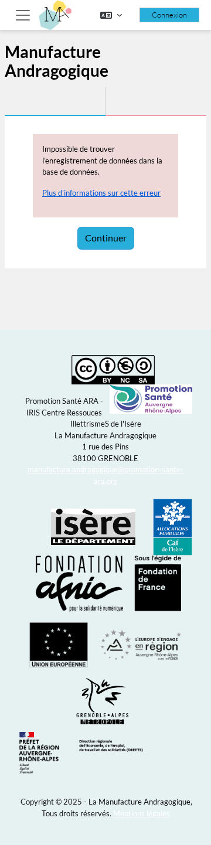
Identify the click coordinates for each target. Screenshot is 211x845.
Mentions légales (141, 813)
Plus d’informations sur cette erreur (101, 192)
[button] (111, 15)
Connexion (169, 14)
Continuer (106, 237)
